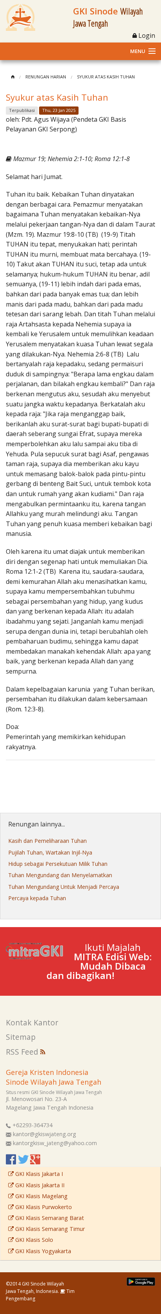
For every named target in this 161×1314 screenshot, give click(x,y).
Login (146, 35)
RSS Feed (23, 1051)
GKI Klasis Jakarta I (38, 1173)
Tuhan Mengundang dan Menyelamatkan (60, 875)
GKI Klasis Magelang (41, 1196)
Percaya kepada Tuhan (37, 898)
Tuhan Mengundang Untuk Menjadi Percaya (63, 886)
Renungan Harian (45, 76)
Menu (137, 51)
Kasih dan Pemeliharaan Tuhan (47, 840)
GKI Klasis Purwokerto (43, 1207)
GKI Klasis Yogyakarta (42, 1251)
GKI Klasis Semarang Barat (49, 1218)
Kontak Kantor (32, 1022)
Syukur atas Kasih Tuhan (106, 76)
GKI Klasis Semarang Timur (49, 1228)
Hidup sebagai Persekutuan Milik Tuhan (57, 863)
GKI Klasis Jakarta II (39, 1185)
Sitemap (21, 1037)
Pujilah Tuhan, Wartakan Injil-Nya (50, 852)
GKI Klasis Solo (33, 1239)
